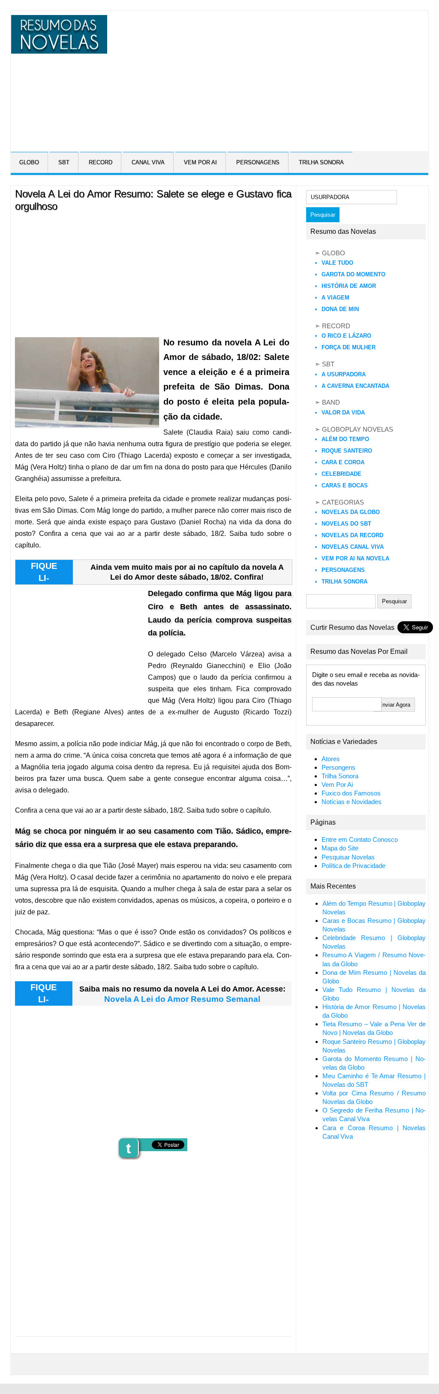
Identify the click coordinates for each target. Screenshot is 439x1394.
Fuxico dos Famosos (351, 793)
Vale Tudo (337, 263)
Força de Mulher (349, 347)
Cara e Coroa (343, 462)
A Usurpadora (344, 374)
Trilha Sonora (344, 581)
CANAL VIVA (148, 162)
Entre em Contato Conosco (360, 839)
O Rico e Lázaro (346, 336)
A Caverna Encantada (355, 386)
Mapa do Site (340, 848)
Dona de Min (340, 309)
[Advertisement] (272, 75)
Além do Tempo (345, 439)
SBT (63, 162)
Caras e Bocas (345, 485)
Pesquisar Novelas (348, 857)
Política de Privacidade (353, 865)
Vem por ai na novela (355, 558)
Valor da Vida (343, 412)
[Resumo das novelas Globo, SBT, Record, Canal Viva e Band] (58, 48)
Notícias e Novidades (352, 801)
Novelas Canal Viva (353, 547)
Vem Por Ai (337, 784)
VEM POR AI (200, 162)
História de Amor (349, 286)
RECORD (100, 162)
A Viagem (335, 297)
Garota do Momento (353, 274)
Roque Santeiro (347, 451)
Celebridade (341, 474)
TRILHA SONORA (321, 162)
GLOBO (29, 162)
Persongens (338, 767)
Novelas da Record (352, 535)
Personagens (343, 570)
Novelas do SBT (346, 523)
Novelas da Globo (351, 512)
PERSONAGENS (258, 162)
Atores (331, 759)
